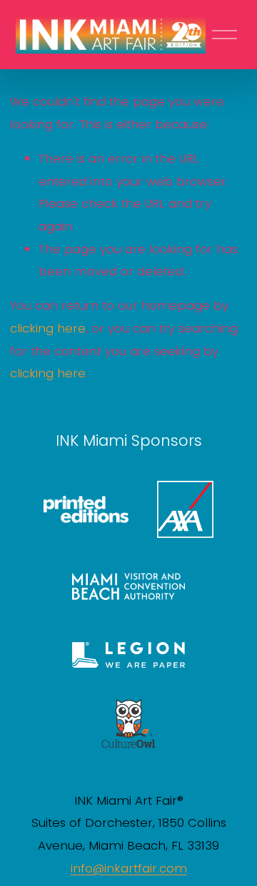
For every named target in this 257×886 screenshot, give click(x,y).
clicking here (48, 328)
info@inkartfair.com (129, 868)
